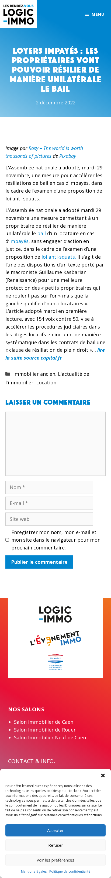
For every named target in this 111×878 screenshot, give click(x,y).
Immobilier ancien (34, 374)
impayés (19, 241)
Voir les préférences (55, 860)
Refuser (55, 845)
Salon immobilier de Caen (43, 722)
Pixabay (67, 156)
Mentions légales (34, 871)
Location (46, 382)
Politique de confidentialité (69, 871)
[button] (103, 775)
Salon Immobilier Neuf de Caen (50, 737)
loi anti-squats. (58, 257)
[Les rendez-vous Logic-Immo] (18, 13)
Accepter (55, 830)
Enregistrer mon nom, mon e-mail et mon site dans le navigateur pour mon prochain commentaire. (55, 540)
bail (42, 233)
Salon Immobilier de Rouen (45, 729)
